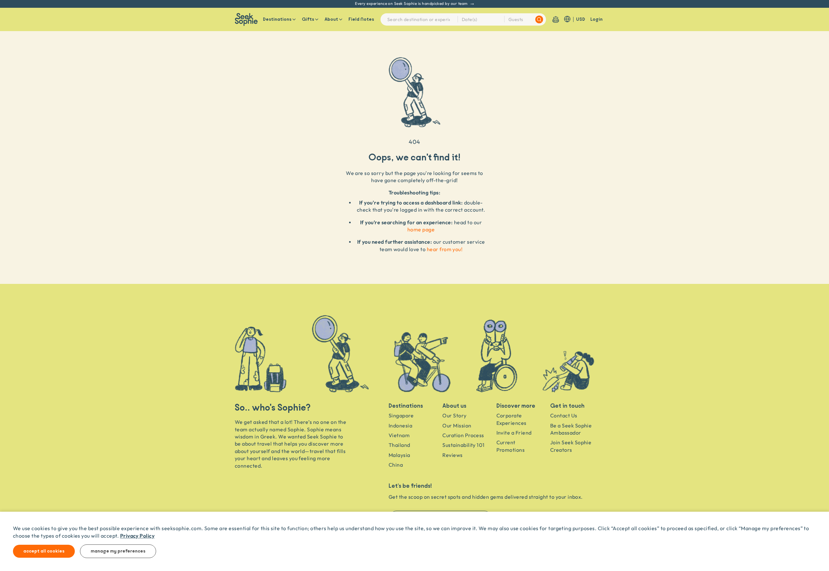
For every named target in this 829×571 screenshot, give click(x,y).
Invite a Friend (514, 433)
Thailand (399, 445)
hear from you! (445, 249)
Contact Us (563, 415)
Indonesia (400, 425)
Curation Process (463, 435)
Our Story (454, 415)
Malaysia (399, 455)
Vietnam (399, 435)
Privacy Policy (137, 535)
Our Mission (456, 425)
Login (596, 19)
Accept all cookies (43, 551)
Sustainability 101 (463, 445)
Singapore (401, 415)
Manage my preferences (118, 551)
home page (421, 229)
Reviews (452, 455)
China (396, 465)
